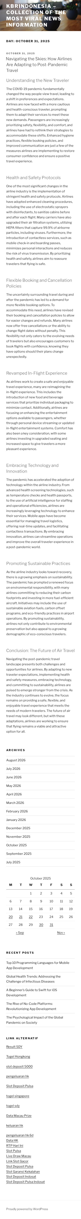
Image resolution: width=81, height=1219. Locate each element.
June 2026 (14, 777)
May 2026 (13, 786)
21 (20, 917)
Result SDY (14, 1047)
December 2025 (18, 828)
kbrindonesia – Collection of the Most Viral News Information (36, 15)
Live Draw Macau (18, 1156)
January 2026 (16, 820)
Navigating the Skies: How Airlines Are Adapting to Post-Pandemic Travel (39, 64)
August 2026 (16, 760)
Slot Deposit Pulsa (19, 1086)
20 (11, 917)
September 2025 (19, 854)
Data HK (12, 1140)
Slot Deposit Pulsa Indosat (25, 1182)
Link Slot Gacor (17, 1161)
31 (51, 925)
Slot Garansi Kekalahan (23, 1171)
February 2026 (17, 811)
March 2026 (15, 803)
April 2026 (14, 794)
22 (31, 917)
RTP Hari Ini (14, 1146)
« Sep (20, 933)
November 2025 (18, 837)
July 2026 (13, 769)
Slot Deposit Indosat (21, 1176)
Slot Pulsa (13, 1151)
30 (41, 925)
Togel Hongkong (18, 1056)
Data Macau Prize (19, 1116)
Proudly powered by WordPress (27, 1209)
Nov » (61, 933)
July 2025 (13, 862)
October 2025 (16, 845)
